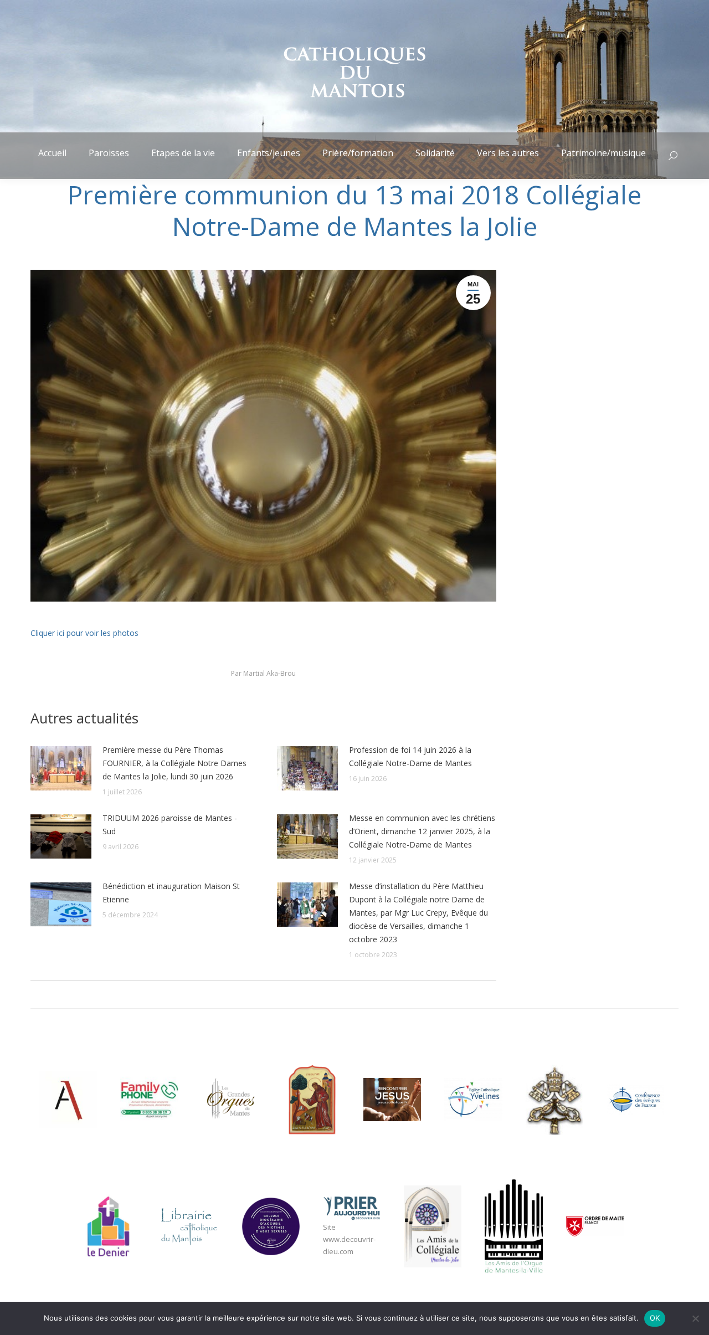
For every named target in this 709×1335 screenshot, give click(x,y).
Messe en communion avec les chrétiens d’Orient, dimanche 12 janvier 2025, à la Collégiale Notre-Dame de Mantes (422, 831)
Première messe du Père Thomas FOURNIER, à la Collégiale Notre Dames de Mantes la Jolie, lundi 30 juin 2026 (174, 763)
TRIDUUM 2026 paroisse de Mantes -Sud (169, 824)
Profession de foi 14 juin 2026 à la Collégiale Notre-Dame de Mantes (410, 756)
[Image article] (60, 768)
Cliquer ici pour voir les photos (84, 633)
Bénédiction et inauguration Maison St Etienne (171, 893)
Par (263, 673)
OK (655, 1317)
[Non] (695, 1318)
